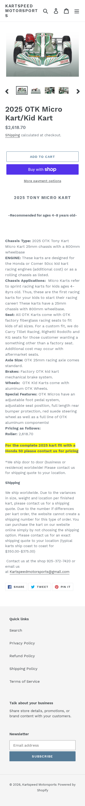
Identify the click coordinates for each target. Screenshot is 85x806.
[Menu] (77, 10)
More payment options (42, 181)
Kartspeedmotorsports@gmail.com (39, 572)
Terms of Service (24, 681)
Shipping (12, 135)
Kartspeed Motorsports (21, 11)
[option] (22, 91)
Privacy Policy (22, 643)
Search (15, 630)
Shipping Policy (23, 668)
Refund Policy (22, 656)
